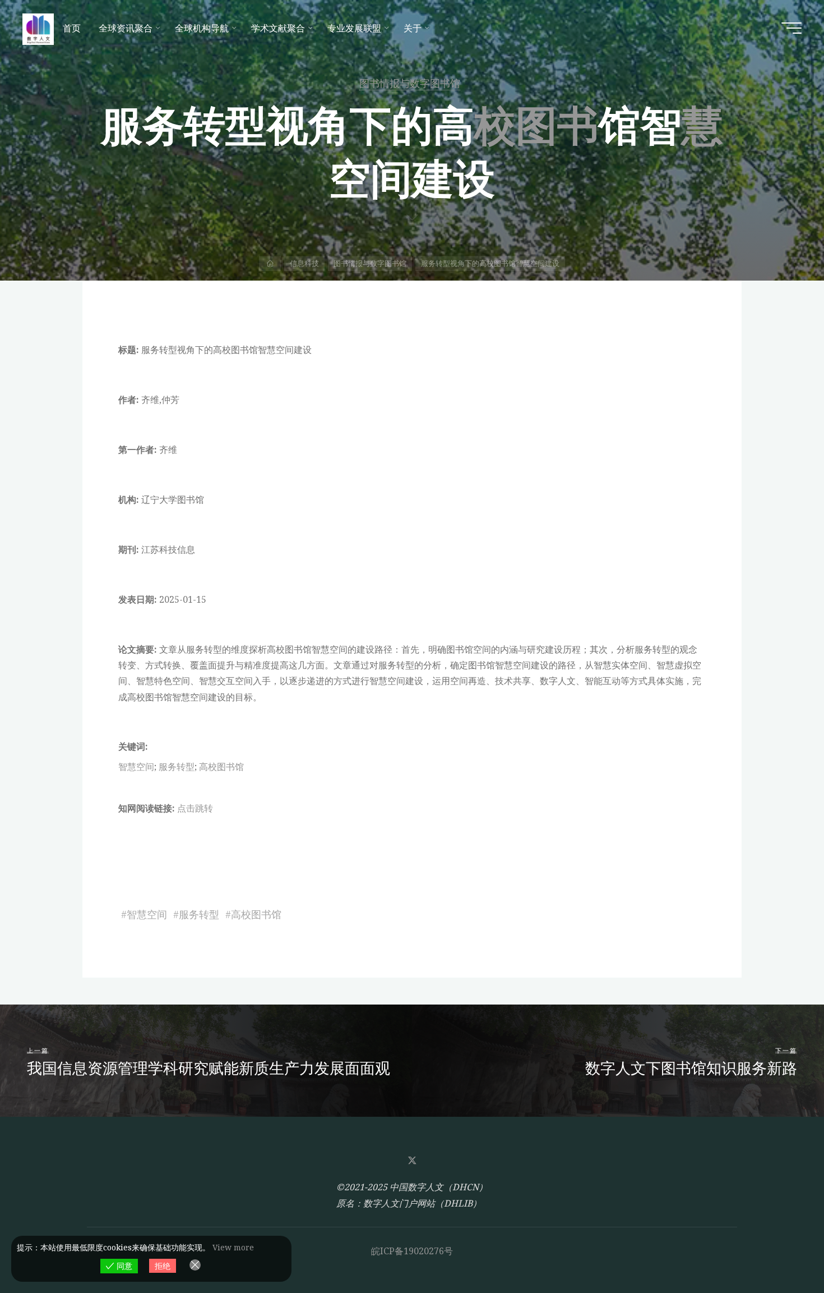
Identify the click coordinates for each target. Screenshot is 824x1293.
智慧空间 (136, 766)
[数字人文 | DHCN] (38, 28)
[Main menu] (791, 28)
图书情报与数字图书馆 (409, 83)
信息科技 (304, 263)
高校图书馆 (221, 766)
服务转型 (177, 766)
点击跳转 (195, 808)
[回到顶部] (780, 1249)
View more (233, 1247)
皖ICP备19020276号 (412, 1251)
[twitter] (412, 1160)
